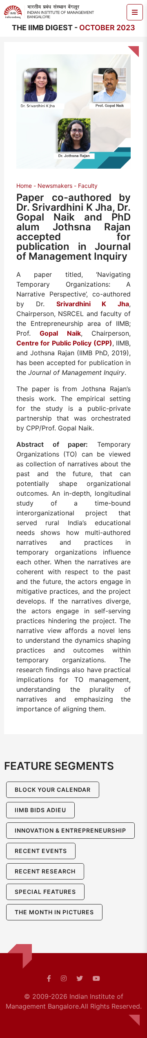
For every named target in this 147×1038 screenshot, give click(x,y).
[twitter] (79, 978)
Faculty (88, 185)
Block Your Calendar (53, 789)
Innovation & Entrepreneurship (70, 830)
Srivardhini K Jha (92, 304)
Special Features (45, 891)
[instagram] (64, 978)
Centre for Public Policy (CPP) (64, 343)
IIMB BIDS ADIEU (40, 809)
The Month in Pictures (54, 912)
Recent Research (45, 871)
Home (24, 185)
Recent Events (41, 850)
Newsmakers (55, 185)
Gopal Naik (60, 333)
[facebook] (49, 978)
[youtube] (96, 978)
